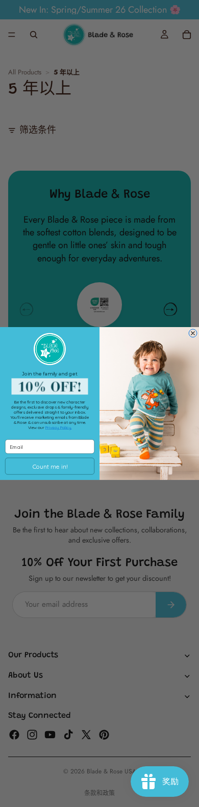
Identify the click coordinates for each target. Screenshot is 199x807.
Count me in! (50, 466)
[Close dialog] (193, 333)
